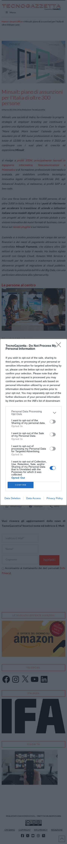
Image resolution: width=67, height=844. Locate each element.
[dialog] (33, 422)
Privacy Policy (55, 498)
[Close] (59, 346)
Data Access (33, 498)
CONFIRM (20, 485)
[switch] (53, 421)
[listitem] (33, 412)
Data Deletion (12, 498)
